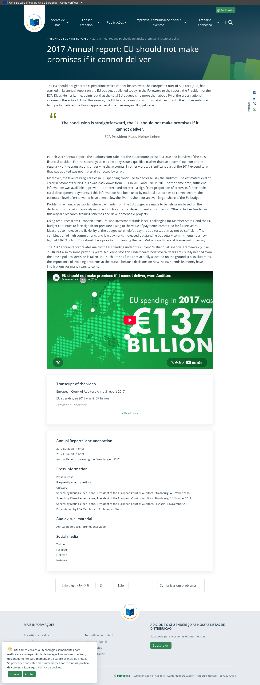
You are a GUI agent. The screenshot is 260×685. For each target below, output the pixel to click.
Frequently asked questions (74, 482)
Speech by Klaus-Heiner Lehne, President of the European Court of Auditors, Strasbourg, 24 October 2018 (123, 498)
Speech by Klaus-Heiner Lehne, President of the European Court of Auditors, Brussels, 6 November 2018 (122, 504)
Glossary (61, 487)
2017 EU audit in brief (70, 448)
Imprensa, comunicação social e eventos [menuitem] (159, 22)
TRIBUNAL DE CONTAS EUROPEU (67, 38)
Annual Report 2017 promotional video (81, 526)
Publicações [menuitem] (115, 22)
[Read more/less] (130, 413)
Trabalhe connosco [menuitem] (205, 22)
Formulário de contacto (99, 635)
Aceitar (29, 674)
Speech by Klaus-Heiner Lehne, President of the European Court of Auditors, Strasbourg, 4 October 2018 (123, 493)
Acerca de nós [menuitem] (58, 22)
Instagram (62, 560)
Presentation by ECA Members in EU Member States (89, 509)
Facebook (62, 549)
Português (227, 10)
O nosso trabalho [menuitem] (86, 22)
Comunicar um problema (178, 585)
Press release (64, 477)
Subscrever (161, 645)
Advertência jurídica (36, 635)
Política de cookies (49, 667)
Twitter (60, 544)
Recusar (15, 674)
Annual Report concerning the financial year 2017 (88, 459)
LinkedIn (61, 555)
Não (121, 585)
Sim (102, 585)
